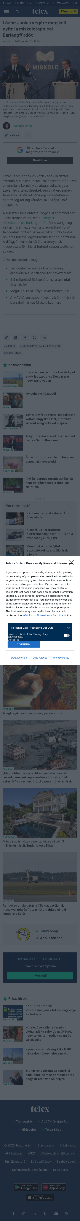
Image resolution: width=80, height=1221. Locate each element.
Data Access (40, 657)
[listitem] (39, 628)
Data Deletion (19, 657)
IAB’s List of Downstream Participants (44, 615)
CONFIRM (24, 644)
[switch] (67, 635)
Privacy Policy (61, 657)
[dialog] (40, 610)
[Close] (72, 563)
